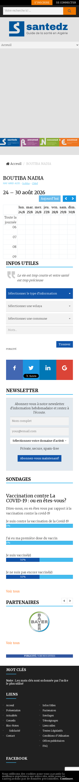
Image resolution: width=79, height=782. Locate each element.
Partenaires (49, 710)
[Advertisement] (39, 92)
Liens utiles (49, 725)
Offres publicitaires (53, 740)
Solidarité (14, 730)
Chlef (35, 183)
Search (69, 11)
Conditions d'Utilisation (56, 735)
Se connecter (66, 2)
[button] (39, 440)
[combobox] (39, 293)
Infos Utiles (49, 705)
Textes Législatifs (53, 730)
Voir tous (13, 591)
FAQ (45, 745)
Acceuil (10, 705)
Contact (10, 735)
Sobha (26, 183)
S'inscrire (41, 2)
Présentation (13, 710)
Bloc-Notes (12, 725)
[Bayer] (39, 621)
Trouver (64, 344)
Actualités (11, 715)
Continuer (66, 778)
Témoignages (50, 720)
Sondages (48, 715)
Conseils (10, 720)
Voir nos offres (46, 656)
